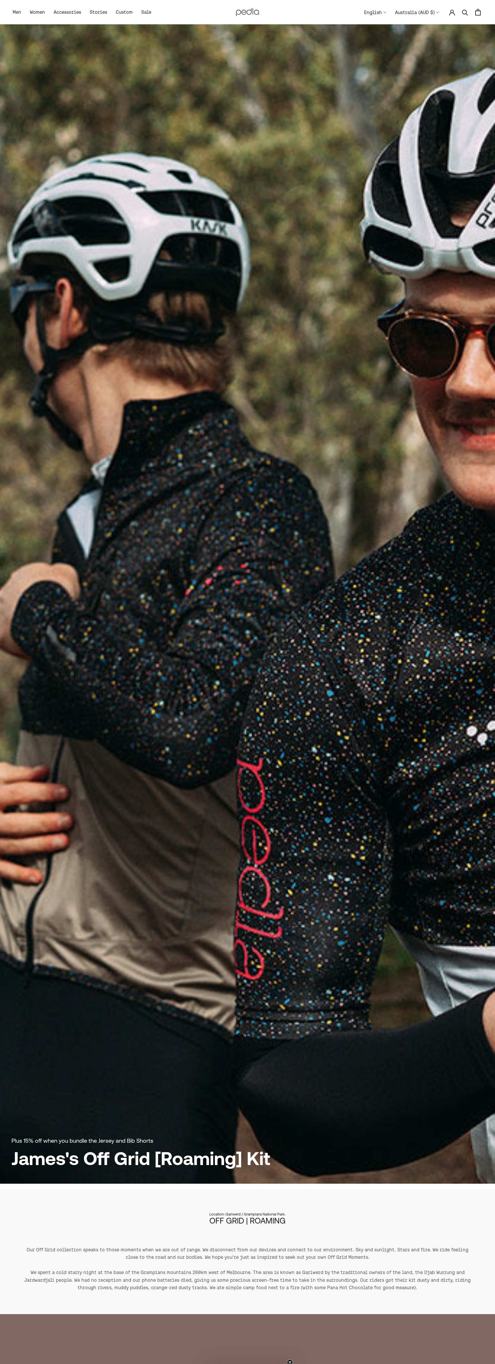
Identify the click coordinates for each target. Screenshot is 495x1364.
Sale (146, 12)
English (373, 12)
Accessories (67, 12)
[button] (247, 1357)
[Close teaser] (290, 1348)
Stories (98, 12)
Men (17, 12)
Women (37, 12)
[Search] (465, 12)
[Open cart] (478, 12)
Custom (124, 12)
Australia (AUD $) (415, 12)
